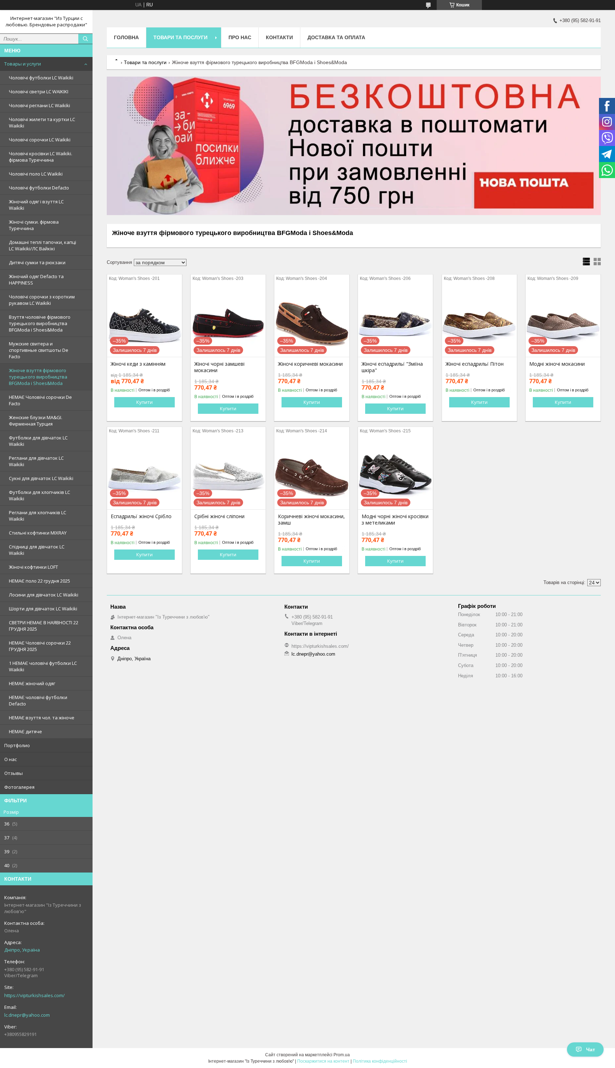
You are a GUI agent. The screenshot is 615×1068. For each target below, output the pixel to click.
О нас (10, 759)
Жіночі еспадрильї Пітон (475, 364)
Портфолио (17, 745)
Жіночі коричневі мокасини (310, 364)
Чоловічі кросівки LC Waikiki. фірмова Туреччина (40, 156)
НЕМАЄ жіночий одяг (32, 683)
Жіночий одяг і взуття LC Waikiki (36, 204)
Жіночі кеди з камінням (138, 364)
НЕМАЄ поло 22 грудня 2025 (39, 581)
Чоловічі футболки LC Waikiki (41, 77)
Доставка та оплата (336, 37)
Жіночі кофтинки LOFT (33, 567)
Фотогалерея (19, 787)
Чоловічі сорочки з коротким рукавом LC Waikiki (42, 299)
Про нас (239, 37)
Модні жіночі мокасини (557, 364)
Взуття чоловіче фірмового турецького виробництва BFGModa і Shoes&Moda (39, 323)
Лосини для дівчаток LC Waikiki (43, 595)
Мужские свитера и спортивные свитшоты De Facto (38, 350)
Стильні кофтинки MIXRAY (38, 533)
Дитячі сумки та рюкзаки (37, 262)
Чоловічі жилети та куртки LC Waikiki (42, 122)
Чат (590, 1049)
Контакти (279, 37)
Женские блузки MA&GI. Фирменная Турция (35, 420)
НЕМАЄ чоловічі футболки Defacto (38, 700)
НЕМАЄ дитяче (25, 731)
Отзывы (13, 773)
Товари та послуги (180, 37)
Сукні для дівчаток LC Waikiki (41, 478)
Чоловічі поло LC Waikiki (36, 174)
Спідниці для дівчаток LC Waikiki (36, 549)
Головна (126, 37)
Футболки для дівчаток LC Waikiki (38, 440)
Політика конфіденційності (380, 1061)
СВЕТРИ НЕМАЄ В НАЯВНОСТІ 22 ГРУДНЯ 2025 (43, 625)
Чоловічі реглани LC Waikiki (39, 105)
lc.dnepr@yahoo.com (27, 1015)
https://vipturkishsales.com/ (34, 995)
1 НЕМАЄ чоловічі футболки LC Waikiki (43, 666)
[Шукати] (85, 38)
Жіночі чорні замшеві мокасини (219, 367)
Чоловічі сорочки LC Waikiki (39, 139)
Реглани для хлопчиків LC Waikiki (37, 515)
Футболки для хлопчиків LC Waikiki (39, 495)
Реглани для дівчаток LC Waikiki (36, 461)
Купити (144, 402)
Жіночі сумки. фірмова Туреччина (34, 225)
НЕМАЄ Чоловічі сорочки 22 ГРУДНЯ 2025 (40, 646)
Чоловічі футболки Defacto (39, 187)
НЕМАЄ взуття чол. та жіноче (41, 717)
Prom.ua (341, 1054)
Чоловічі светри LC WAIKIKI (38, 91)
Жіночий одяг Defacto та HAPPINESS (36, 279)
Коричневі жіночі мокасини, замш (311, 519)
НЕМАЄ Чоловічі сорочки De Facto (40, 400)
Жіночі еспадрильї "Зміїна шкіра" (392, 367)
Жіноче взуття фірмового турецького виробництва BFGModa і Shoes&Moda (38, 376)
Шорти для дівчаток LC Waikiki (43, 608)
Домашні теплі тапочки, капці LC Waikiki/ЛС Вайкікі (42, 245)
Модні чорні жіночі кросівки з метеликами (395, 519)
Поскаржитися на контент (323, 1061)
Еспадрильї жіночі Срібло (141, 516)
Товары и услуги (22, 64)
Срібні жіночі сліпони (219, 516)
